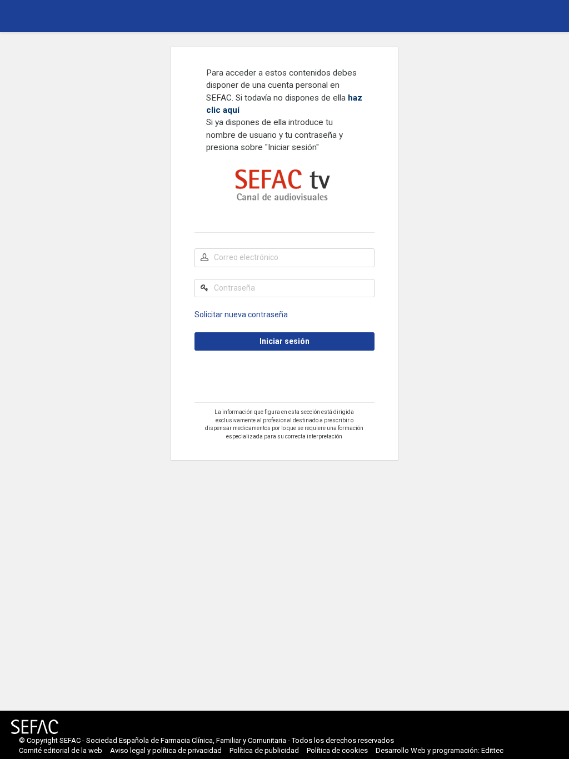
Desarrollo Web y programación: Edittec (439, 750)
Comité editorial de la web (60, 750)
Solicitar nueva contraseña (241, 314)
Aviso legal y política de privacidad (166, 750)
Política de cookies (337, 750)
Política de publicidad (264, 750)
